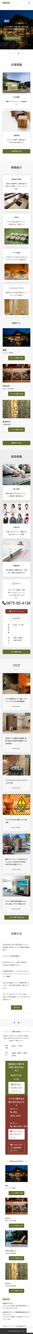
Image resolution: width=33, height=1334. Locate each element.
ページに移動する (15, 1193)
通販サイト (21, 224)
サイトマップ (12, 1326)
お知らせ (5, 1326)
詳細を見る (12, 224)
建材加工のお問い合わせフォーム (17, 1088)
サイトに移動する (16, 1226)
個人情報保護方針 (21, 1326)
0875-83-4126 (17, 1077)
